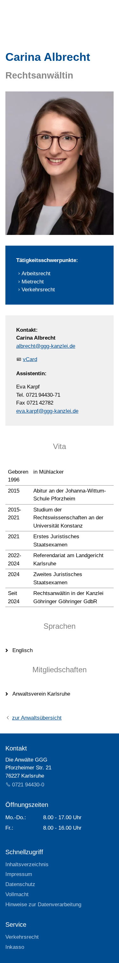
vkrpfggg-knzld (47, 411)
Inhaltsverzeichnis (27, 864)
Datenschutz (20, 884)
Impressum (18, 874)
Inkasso (14, 947)
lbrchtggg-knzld (45, 346)
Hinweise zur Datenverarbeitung (43, 905)
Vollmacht (17, 894)
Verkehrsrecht (22, 937)
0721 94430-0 (28, 785)
